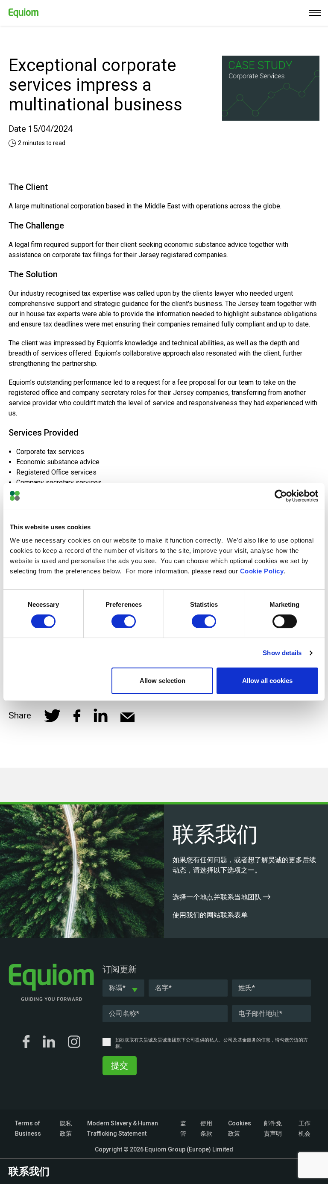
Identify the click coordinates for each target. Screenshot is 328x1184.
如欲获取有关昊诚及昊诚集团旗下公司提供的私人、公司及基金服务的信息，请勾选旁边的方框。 (211, 1043)
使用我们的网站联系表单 (211, 915)
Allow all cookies (267, 680)
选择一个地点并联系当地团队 (218, 897)
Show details (282, 652)
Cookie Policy (262, 571)
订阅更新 (119, 969)
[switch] (123, 621)
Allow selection (162, 680)
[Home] (19, 11)
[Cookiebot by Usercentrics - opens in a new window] (280, 496)
